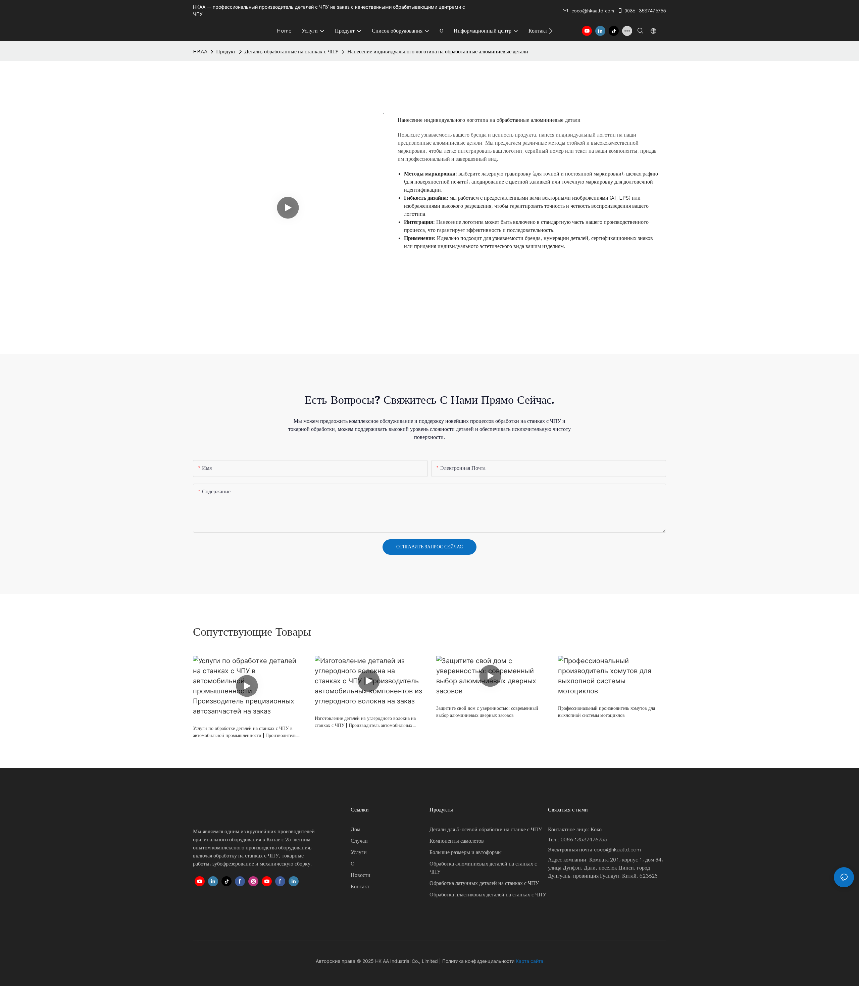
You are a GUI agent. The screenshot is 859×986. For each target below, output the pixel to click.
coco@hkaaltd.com (592, 11)
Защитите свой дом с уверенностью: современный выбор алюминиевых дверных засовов (487, 711)
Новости (360, 875)
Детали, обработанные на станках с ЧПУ (292, 52)
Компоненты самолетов (457, 841)
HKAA (200, 52)
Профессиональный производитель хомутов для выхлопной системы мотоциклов (606, 711)
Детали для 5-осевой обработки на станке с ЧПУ (486, 830)
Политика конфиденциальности (478, 961)
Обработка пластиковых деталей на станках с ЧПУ (488, 895)
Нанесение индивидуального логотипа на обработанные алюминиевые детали (437, 52)
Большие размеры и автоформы (466, 852)
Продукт (226, 52)
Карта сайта (529, 961)
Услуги (359, 852)
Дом (355, 830)
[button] (551, 31)
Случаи (359, 841)
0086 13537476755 (645, 11)
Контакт (360, 887)
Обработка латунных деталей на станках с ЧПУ (484, 883)
